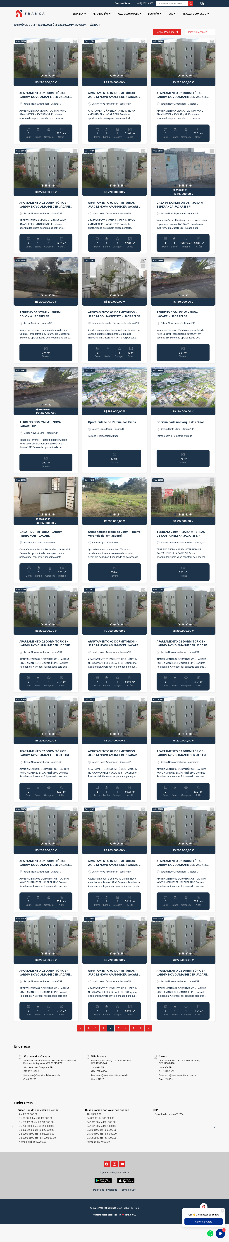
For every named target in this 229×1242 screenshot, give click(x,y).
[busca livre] (190, 3)
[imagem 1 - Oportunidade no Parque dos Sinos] (114, 387)
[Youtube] (122, 1164)
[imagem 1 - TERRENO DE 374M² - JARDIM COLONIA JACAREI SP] (46, 277)
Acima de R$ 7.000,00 (98, 1141)
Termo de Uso (128, 1189)
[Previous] (18, 58)
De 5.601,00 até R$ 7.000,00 (102, 1138)
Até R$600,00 (94, 1114)
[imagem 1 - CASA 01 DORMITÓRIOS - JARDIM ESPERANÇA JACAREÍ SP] (183, 168)
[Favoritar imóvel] (75, 42)
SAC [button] (171, 13)
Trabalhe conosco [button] (195, 13)
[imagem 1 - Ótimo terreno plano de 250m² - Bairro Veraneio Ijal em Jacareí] (114, 497)
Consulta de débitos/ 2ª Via (169, 1114)
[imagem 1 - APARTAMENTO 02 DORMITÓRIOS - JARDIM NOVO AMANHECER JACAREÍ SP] (46, 58)
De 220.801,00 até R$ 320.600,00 (36, 1126)
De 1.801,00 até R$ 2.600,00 (101, 1126)
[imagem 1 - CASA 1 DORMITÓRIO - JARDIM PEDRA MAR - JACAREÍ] (46, 497)
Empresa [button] (78, 13)
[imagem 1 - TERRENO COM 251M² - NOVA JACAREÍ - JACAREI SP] (183, 277)
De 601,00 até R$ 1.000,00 (100, 1118)
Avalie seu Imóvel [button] (128, 13)
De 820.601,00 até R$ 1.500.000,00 (37, 1138)
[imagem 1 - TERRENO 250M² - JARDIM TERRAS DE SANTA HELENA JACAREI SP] (183, 497)
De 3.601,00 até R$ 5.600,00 (102, 1133)
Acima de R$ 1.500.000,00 (32, 1141)
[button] (202, 3)
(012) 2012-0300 (145, 3)
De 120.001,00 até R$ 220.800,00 (36, 1122)
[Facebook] (107, 1164)
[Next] (73, 58)
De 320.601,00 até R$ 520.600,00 (36, 1130)
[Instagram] (114, 1164)
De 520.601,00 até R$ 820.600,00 (36, 1133)
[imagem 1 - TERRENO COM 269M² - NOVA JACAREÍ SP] (46, 387)
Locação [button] (154, 13)
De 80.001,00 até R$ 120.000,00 (35, 1118)
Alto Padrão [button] (101, 13)
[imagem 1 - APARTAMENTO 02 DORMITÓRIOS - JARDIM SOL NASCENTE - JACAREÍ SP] (114, 277)
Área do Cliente (122, 3)
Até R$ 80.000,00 (28, 1114)
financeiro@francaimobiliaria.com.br (42, 1075)
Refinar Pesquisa (165, 32)
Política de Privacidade (105, 1189)
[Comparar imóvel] (75, 46)
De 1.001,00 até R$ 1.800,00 (101, 1122)
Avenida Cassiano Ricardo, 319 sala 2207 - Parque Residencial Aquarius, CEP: (49, 1062)
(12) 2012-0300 (31, 1071)
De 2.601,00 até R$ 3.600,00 (102, 1130)
